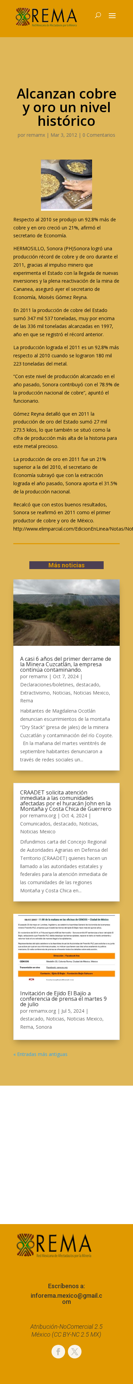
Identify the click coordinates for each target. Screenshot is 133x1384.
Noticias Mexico (91, 692)
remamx (36, 135)
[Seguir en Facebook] (58, 1351)
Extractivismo (35, 692)
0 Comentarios (99, 135)
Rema (26, 700)
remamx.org (42, 815)
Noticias (62, 692)
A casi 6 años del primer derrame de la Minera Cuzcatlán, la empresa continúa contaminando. (65, 664)
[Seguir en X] (75, 1351)
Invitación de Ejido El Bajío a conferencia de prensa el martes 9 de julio (63, 998)
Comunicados (35, 823)
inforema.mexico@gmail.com (66, 1298)
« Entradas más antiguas (40, 1054)
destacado (87, 684)
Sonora (44, 1027)
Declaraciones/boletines (46, 684)
